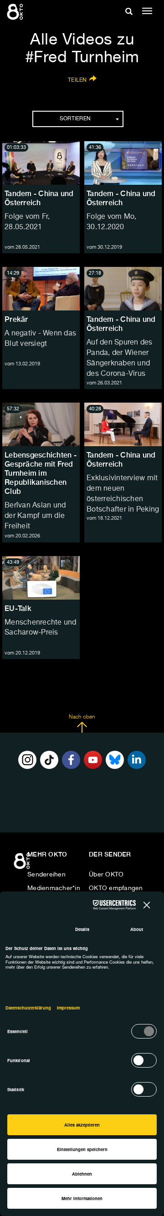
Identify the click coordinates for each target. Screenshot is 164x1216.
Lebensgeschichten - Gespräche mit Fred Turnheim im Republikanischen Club (41, 473)
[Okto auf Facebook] (71, 760)
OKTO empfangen (116, 888)
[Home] (23, 864)
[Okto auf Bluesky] (115, 760)
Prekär (16, 319)
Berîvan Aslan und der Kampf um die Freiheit (35, 516)
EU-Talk (18, 608)
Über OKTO (106, 874)
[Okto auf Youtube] (93, 760)
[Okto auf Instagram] (27, 760)
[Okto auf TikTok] (49, 760)
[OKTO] (16, 11)
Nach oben (82, 717)
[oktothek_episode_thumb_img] (41, 163)
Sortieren (75, 119)
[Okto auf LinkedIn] (137, 760)
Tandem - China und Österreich (39, 198)
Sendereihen (46, 874)
